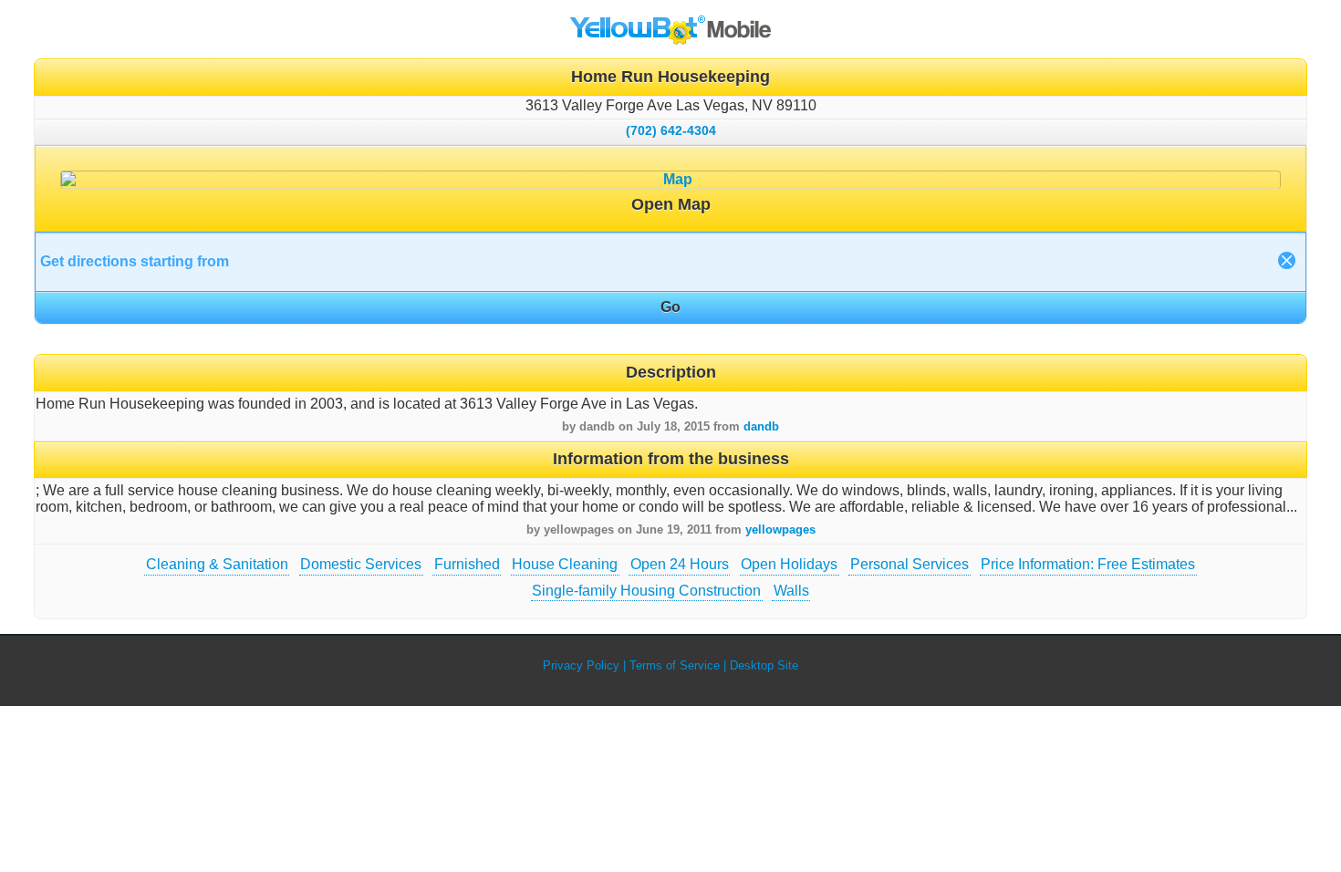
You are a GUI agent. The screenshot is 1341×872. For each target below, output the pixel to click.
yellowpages (780, 529)
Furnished (467, 564)
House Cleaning (565, 564)
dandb (761, 426)
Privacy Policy (581, 665)
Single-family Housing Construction (646, 590)
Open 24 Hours (679, 564)
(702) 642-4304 (671, 130)
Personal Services (909, 564)
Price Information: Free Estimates (1088, 564)
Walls (791, 590)
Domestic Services (360, 564)
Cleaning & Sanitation (217, 564)
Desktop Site (764, 665)
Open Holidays (789, 564)
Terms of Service (674, 665)
